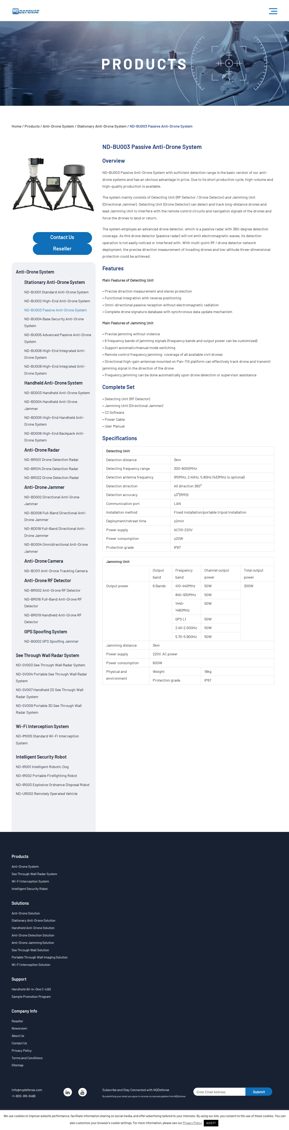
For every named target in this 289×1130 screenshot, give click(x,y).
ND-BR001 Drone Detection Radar (51, 459)
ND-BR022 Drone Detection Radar (51, 477)
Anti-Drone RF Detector (47, 580)
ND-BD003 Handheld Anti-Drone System (57, 392)
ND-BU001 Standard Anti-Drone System (56, 292)
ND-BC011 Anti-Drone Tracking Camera (56, 570)
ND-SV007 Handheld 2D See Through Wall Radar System (49, 693)
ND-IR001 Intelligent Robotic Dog (42, 766)
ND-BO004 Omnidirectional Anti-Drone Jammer (56, 547)
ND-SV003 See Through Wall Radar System (50, 665)
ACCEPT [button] (211, 1123)
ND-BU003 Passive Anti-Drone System (55, 310)
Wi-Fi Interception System (42, 726)
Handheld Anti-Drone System (53, 382)
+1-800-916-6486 (24, 1096)
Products (32, 126)
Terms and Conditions (27, 1058)
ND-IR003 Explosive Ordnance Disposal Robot (52, 784)
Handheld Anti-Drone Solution (33, 928)
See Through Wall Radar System (47, 655)
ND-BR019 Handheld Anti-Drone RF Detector (52, 618)
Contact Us (62, 237)
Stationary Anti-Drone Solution (33, 920)
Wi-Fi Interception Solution (31, 964)
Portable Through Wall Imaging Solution (40, 957)
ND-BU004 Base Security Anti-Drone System (54, 322)
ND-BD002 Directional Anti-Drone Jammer (51, 500)
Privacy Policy (22, 1050)
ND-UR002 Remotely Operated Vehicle (46, 793)
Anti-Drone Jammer (44, 487)
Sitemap (17, 1065)
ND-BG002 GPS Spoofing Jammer (51, 641)
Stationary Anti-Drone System (102, 126)
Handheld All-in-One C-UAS (31, 989)
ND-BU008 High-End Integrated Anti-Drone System (54, 369)
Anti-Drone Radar (42, 449)
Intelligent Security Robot (41, 756)
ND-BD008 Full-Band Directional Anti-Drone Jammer (55, 516)
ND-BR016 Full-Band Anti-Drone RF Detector (53, 602)
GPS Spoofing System (45, 631)
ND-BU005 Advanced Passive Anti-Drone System (57, 338)
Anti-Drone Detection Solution (33, 935)
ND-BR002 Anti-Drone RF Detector (52, 590)
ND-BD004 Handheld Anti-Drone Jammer (50, 405)
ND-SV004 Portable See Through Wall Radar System (51, 677)
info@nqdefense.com (27, 1090)
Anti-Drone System (58, 126)
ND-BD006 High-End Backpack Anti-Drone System (54, 436)
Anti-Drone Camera (43, 561)
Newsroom (19, 1028)
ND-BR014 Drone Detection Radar (51, 468)
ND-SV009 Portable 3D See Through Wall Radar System (49, 709)
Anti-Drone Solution (26, 913)
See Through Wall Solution (30, 950)
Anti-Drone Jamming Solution (33, 942)
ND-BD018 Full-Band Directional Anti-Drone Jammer (54, 532)
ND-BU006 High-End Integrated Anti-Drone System (54, 354)
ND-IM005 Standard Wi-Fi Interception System (47, 739)
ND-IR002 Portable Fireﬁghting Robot (46, 775)
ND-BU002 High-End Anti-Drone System (57, 300)
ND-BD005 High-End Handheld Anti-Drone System (54, 420)
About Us (18, 1036)
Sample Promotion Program (31, 996)
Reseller (62, 248)
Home (16, 126)
